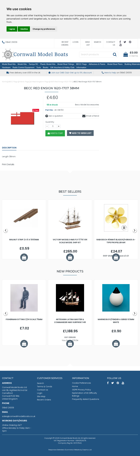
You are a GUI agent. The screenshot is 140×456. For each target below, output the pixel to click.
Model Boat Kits (9, 64)
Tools (38, 67)
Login (75, 42)
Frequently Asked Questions (85, 399)
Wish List (87, 43)
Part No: (49, 110)
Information (81, 67)
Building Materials (132, 64)
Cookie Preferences (81, 383)
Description (9, 147)
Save (37, 110)
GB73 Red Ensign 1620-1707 (61, 81)
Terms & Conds (44, 386)
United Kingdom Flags (40, 81)
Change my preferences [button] (44, 29)
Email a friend (92, 116)
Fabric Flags (24, 81)
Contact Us (110, 43)
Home (4, 81)
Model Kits (22, 64)
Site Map (41, 396)
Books (45, 67)
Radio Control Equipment (23, 67)
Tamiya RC (33, 64)
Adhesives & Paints (97, 64)
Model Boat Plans (114, 64)
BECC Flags (81, 64)
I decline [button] (24, 29)
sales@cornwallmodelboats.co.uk (18, 416)
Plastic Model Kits (47, 64)
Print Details (8, 164)
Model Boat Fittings (65, 64)
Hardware (6, 67)
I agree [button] (12, 29)
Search (97, 42)
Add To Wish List (81, 133)
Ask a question (55, 116)
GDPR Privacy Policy (81, 389)
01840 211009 (8, 407)
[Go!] (114, 54)
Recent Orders (64, 43)
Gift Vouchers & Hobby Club (62, 67)
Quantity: (49, 122)
